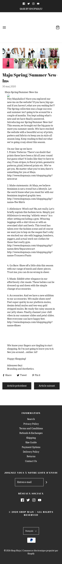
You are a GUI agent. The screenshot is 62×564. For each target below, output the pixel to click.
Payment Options (31, 447)
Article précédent (17, 386)
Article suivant (47, 386)
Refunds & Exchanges (31, 433)
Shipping (31, 438)
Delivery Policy (31, 452)
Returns (31, 456)
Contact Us (31, 461)
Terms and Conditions (31, 428)
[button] (31, 531)
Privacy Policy (31, 424)
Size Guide (31, 442)
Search (31, 419)
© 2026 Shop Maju (12, 550)
